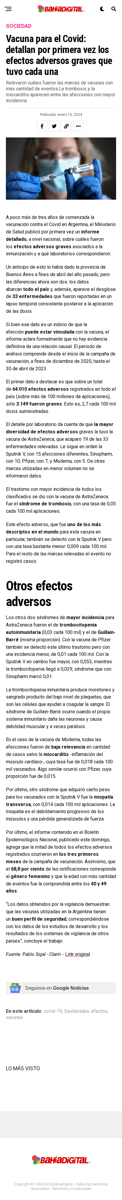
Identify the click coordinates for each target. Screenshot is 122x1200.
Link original (77, 954)
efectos (99, 1011)
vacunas (14, 1017)
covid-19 (53, 1011)
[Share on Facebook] (42, 126)
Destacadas (76, 1011)
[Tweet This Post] (54, 126)
